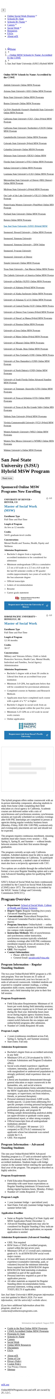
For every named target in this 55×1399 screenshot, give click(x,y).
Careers (11, 1339)
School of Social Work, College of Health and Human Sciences (29, 906)
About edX (12, 1355)
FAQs (10, 1350)
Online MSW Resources (19, 1345)
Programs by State (16, 1334)
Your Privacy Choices (16, 1367)
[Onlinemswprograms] (22, 7)
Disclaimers (13, 1347)
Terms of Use (13, 1358)
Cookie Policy (14, 1364)
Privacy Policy (14, 1361)
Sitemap (11, 1369)
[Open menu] (3, 10)
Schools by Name (15, 1336)
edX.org (5, 1384)
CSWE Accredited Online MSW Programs (28, 1331)
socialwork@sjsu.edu (39, 957)
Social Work (13, 1342)
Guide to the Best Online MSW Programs (27, 1328)
